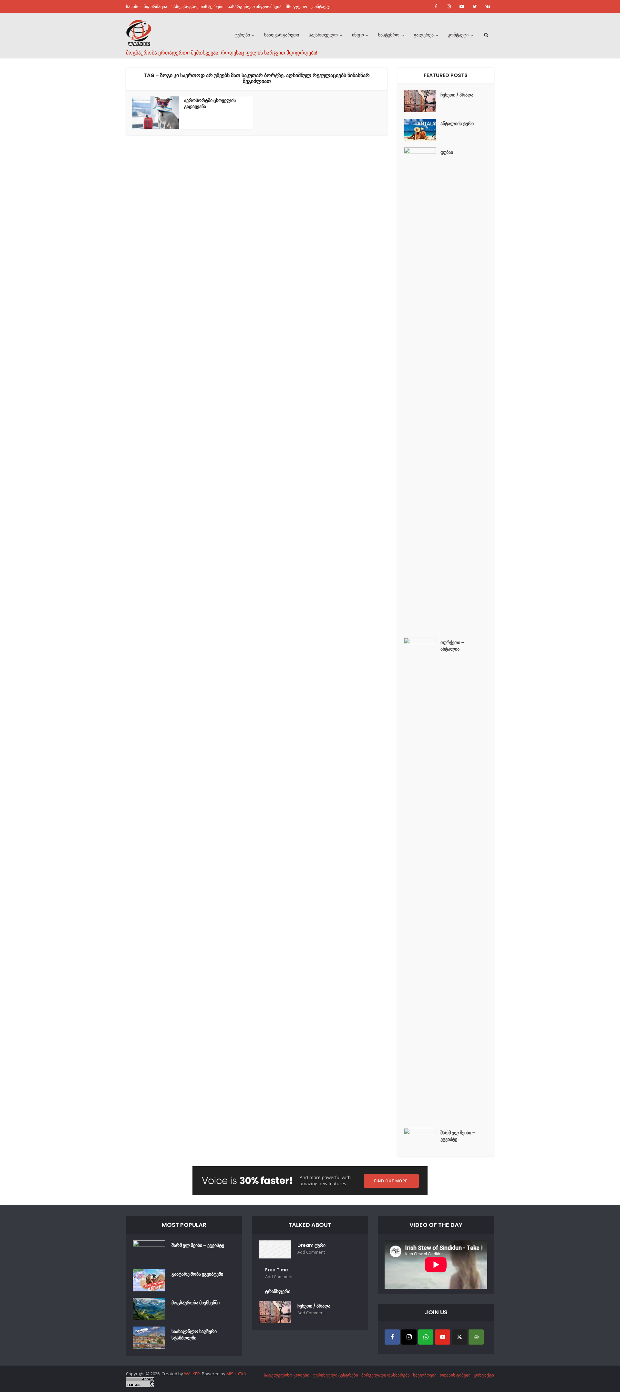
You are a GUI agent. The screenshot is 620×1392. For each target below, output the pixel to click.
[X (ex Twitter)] (459, 1337)
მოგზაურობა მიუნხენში (195, 1302)
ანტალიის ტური (457, 123)
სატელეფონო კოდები (286, 1375)
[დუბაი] (422, 389)
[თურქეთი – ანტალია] (422, 879)
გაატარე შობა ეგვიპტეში (197, 1274)
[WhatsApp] (425, 1337)
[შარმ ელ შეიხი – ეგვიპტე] (422, 1139)
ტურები (242, 35)
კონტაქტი (321, 6)
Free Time (276, 1270)
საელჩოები (425, 1375)
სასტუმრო (388, 35)
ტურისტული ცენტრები (335, 1375)
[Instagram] (409, 1337)
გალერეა (424, 35)
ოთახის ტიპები (455, 1375)
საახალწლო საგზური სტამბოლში (194, 1334)
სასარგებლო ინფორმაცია (255, 6)
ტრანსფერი (277, 1291)
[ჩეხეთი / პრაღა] (422, 101)
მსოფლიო (296, 6)
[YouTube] (442, 1337)
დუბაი (446, 152)
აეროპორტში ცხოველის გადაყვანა (210, 103)
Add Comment (311, 1252)
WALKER (192, 1374)
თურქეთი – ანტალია (452, 645)
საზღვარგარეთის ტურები (197, 6)
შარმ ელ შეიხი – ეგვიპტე (457, 1135)
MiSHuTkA (236, 1374)
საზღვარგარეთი (281, 35)
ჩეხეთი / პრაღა (456, 95)
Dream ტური (311, 1245)
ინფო (358, 35)
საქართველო (323, 35)
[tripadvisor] (476, 1337)
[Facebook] (392, 1337)
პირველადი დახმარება (385, 1375)
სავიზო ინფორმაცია (146, 6)
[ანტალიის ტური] (422, 130)
